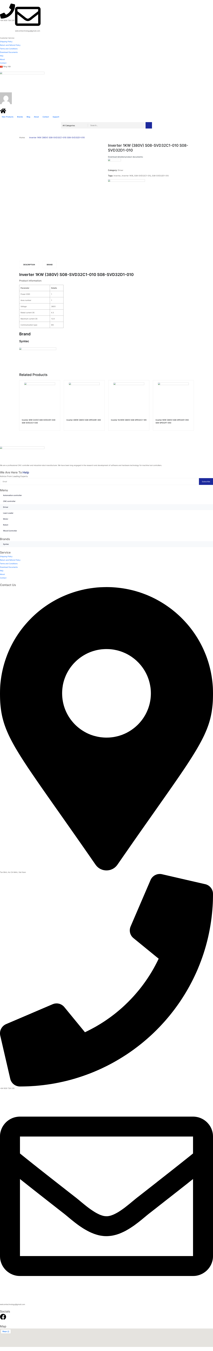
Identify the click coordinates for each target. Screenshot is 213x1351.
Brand (50, 265)
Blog (28, 117)
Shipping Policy (6, 41)
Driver (120, 170)
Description (29, 265)
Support (56, 117)
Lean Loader (8, 513)
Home (22, 137)
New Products (7, 117)
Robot (5, 525)
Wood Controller (10, 531)
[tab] (29, 264)
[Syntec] (126, 189)
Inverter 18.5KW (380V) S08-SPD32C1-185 (129, 420)
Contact (3, 63)
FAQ (1, 56)
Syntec (6, 544)
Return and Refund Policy (10, 45)
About (2, 59)
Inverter (117, 176)
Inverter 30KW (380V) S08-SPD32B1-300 (83, 420)
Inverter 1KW (127, 176)
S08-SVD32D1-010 (160, 176)
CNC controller (9, 501)
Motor (5, 519)
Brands (20, 117)
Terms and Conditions (9, 49)
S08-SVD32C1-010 (142, 176)
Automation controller (12, 495)
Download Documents (9, 52)
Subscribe (206, 481)
